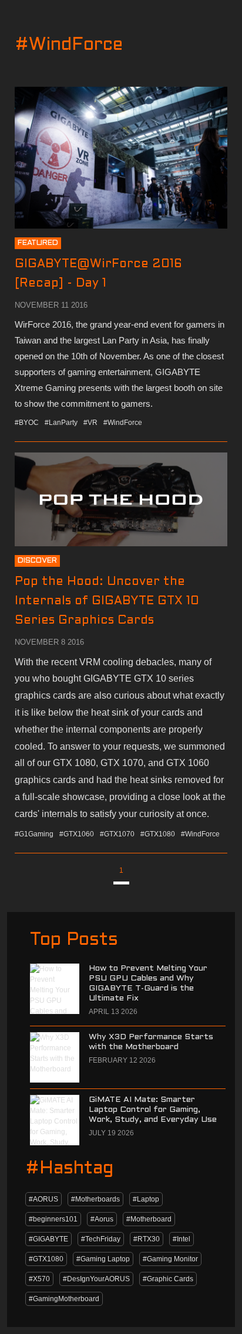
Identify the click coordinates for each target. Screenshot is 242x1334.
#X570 (39, 1279)
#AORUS (43, 1199)
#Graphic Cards (168, 1279)
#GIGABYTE (48, 1239)
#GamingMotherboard (64, 1299)
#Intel (181, 1239)
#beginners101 (53, 1219)
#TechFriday (100, 1239)
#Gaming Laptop (103, 1259)
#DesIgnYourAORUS (96, 1279)
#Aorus (101, 1219)
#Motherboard (149, 1219)
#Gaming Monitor (170, 1259)
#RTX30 (146, 1239)
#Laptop (146, 1199)
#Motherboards (95, 1199)
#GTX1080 (46, 1259)
